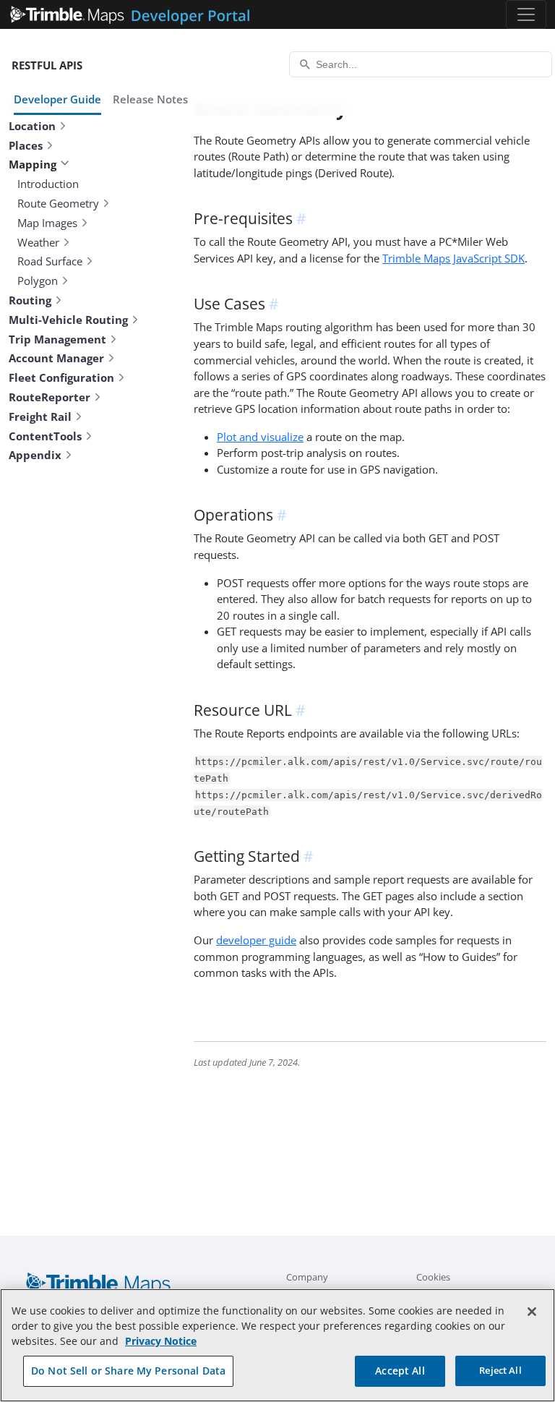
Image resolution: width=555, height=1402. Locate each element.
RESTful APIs (47, 65)
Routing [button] (30, 300)
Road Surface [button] (49, 261)
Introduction (48, 183)
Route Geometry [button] (58, 203)
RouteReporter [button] (49, 397)
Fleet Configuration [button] (61, 377)
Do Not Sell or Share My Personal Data (128, 1370)
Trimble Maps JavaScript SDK (453, 258)
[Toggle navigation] (526, 14)
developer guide (256, 940)
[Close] (532, 1312)
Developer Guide (57, 99)
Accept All (399, 1370)
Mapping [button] (32, 164)
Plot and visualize (260, 436)
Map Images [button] (47, 222)
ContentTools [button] (45, 436)
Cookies (433, 1276)
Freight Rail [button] (40, 416)
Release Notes (150, 99)
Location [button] (32, 126)
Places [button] (26, 145)
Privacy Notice (161, 1341)
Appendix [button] (35, 455)
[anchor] (303, 218)
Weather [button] (38, 242)
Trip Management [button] (57, 339)
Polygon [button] (37, 280)
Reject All (500, 1370)
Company (307, 1276)
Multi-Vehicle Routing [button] (68, 319)
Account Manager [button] (56, 358)
